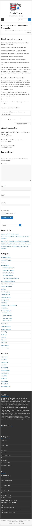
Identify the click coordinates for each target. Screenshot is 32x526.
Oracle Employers (5, 485)
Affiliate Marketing (6, 260)
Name (3, 186)
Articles (3, 262)
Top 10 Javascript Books (7, 497)
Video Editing (4, 345)
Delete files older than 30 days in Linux (12, 140)
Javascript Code (5, 294)
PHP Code (4, 334)
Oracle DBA (4, 308)
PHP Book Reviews (8, 275)
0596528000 (24, 398)
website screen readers (19, 417)
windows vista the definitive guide (17, 419)
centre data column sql (22, 401)
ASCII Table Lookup (5, 475)
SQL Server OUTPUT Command (9, 234)
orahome (5, 112)
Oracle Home (16, 13)
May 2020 (4, 378)
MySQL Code (4, 300)
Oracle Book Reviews (8, 270)
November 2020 (5, 370)
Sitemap (10, 523)
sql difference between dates (11, 416)
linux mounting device (13, 107)
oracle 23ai (24, 410)
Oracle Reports (5, 492)
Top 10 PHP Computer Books (8, 505)
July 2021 (3, 365)
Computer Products (6, 286)
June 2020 (4, 375)
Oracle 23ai (4, 302)
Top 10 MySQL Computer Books (9, 500)
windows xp (27, 419)
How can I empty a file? (8, 146)
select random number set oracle (17, 414)
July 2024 (3, 359)
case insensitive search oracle (19, 400)
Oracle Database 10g (6, 483)
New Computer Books (6, 480)
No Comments (6, 114)
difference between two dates (19, 404)
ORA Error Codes (7, 318)
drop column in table (21, 405)
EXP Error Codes (7, 313)
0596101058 (17, 398)
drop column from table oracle (11, 405)
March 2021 (4, 367)
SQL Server (4, 340)
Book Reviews (5, 265)
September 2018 (5, 386)
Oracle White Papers (6, 495)
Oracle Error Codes (6, 310)
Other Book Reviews (8, 273)
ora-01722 (10, 410)
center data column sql (13, 401)
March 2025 (4, 357)
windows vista (6, 419)
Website (3, 203)
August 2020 (4, 373)
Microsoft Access (5, 297)
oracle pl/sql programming (10, 411)
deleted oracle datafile (10, 404)
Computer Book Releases (8, 281)
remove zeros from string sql (11, 413)
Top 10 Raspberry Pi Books (7, 507)
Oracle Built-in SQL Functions (9, 305)
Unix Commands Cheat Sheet (8, 512)
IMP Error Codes (7, 315)
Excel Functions (5, 292)
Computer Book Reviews (7, 478)
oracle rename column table (21, 411)
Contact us (15, 523)
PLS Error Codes (7, 320)
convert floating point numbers (19, 403)
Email (3, 195)
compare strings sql (10, 403)
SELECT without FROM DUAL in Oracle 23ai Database (15, 244)
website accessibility (11, 417)
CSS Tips (3, 289)
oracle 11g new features (17, 410)
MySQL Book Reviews (9, 267)
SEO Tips (3, 337)
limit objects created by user (20, 407)
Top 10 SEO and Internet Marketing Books (11, 510)
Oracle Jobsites (5, 490)
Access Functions (5, 257)
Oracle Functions (5, 326)
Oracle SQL (4, 332)
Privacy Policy (21, 523)
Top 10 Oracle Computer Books (8, 502)
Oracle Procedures (6, 329)
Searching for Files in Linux (11, 119)
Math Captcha (5, 210)
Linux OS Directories (22, 123)
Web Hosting (4, 348)
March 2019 (4, 383)
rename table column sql (21, 413)
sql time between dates (21, 416)
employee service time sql (9, 407)
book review (7, 399)
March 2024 (4, 362)
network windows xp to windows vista (22, 408)
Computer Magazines (7, 284)
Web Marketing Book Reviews (11, 278)
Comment (4, 163)
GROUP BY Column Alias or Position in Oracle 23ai (15, 241)
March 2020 (4, 381)
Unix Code (22, 112)
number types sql (4, 410)
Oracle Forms (4, 323)
